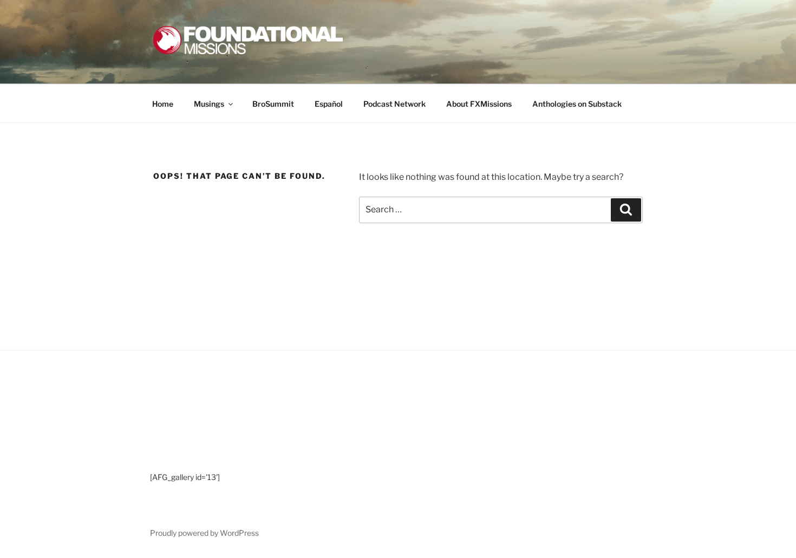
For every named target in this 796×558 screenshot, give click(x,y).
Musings (209, 103)
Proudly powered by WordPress (204, 532)
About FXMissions (479, 103)
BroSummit (273, 103)
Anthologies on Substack (577, 103)
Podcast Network (394, 103)
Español (329, 103)
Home (162, 103)
